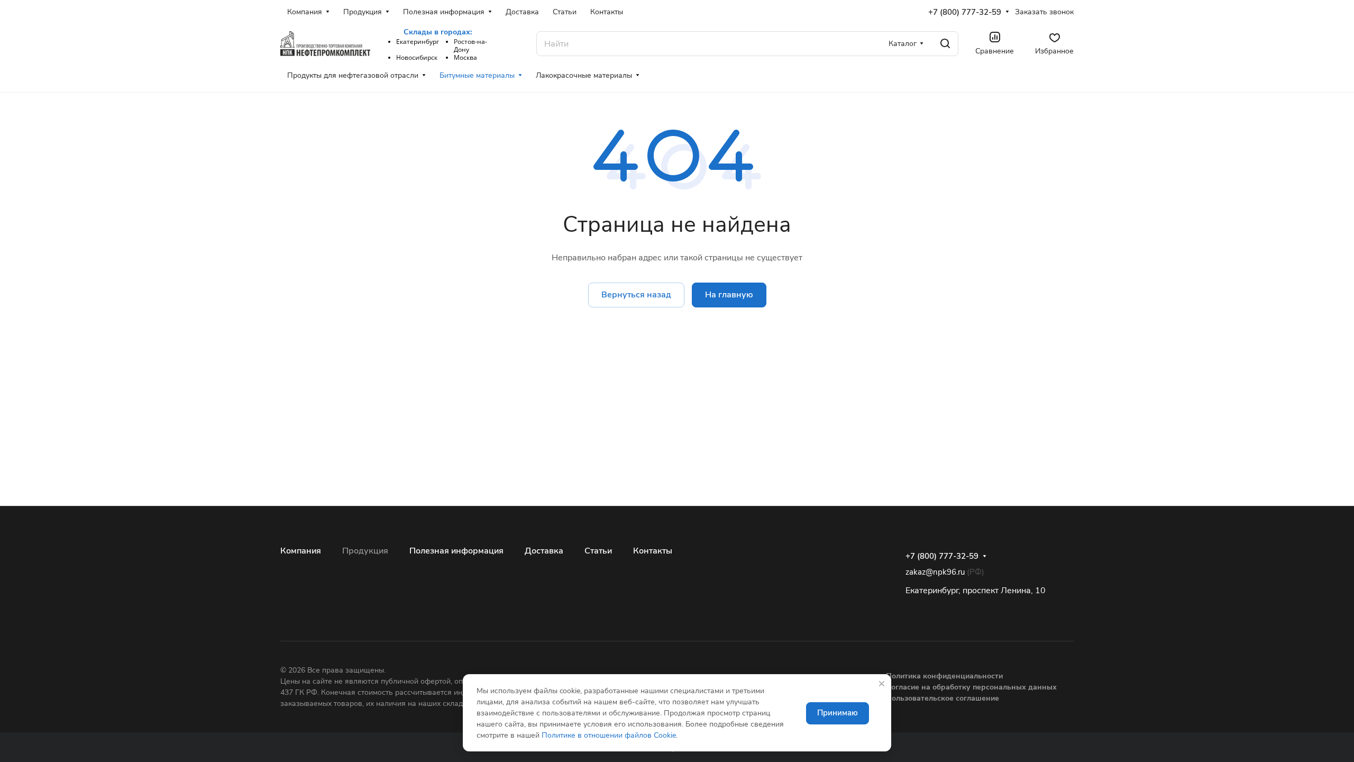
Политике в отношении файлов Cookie (609, 735)
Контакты (652, 551)
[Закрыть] (881, 683)
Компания (300, 551)
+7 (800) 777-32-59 (964, 12)
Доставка (544, 551)
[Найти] (945, 43)
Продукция (365, 551)
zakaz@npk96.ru (935, 572)
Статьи (598, 551)
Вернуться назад (636, 295)
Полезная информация (456, 551)
